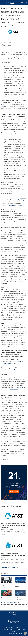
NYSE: (21, 387)
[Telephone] (22, 2)
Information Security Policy (9, 629)
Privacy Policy (17, 627)
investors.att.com (13, 391)
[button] (14, 32)
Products (14, 614)
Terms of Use (9, 627)
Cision (16, 633)
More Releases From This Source (9, 567)
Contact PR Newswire (13, 612)
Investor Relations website (14, 205)
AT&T (2, 104)
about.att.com (14, 389)
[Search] (26, 2)
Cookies (14, 631)
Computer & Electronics (7, 585)
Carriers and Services (6, 598)
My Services (13, 618)
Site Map (19, 629)
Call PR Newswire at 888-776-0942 (14, 622)
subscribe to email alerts (17, 370)
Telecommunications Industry (20, 585)
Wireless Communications (19, 598)
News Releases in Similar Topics (9, 603)
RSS (24, 629)
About (14, 616)
